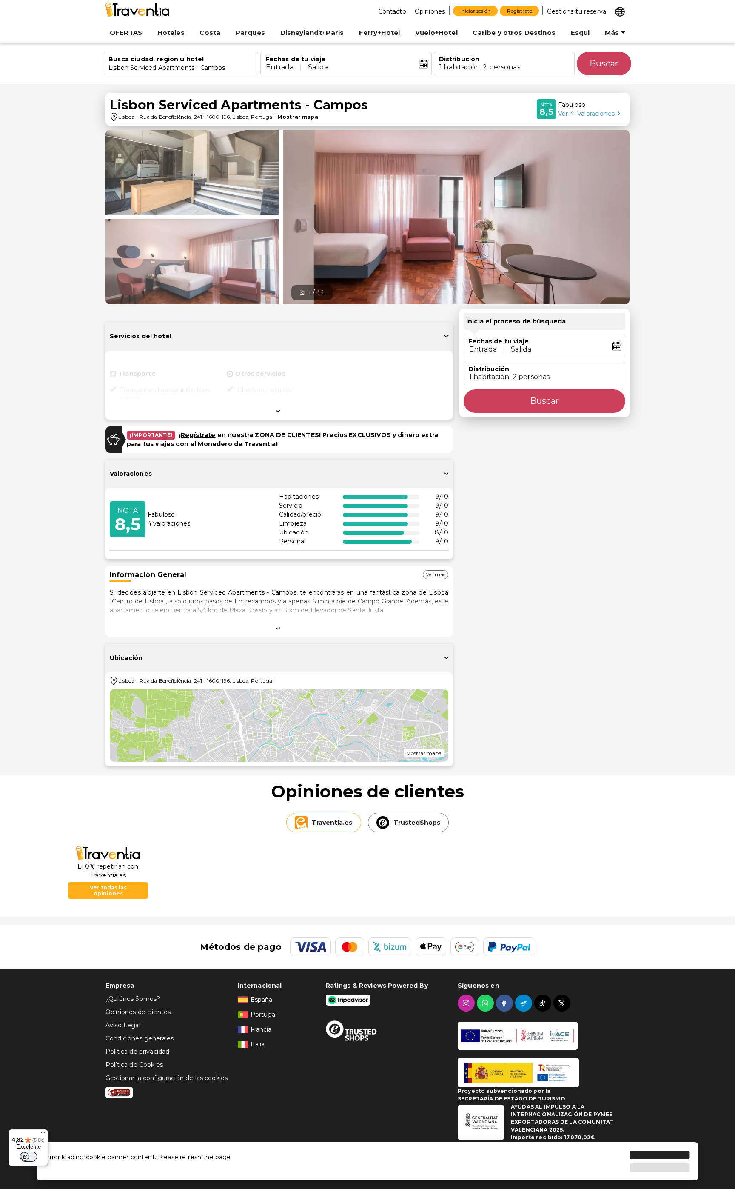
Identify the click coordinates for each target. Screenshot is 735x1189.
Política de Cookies (134, 1065)
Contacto (392, 11)
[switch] (28, 1157)
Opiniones (430, 11)
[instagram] (467, 1003)
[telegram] (524, 1003)
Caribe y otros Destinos (514, 33)
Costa (209, 33)
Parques (250, 33)
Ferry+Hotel (379, 33)
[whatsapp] (486, 1003)
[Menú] (43, 1134)
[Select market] (620, 11)
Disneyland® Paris (312, 33)
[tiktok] (543, 1003)
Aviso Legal (122, 1025)
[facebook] (505, 1003)
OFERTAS (126, 33)
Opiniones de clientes (138, 1012)
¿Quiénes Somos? (132, 999)
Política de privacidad (137, 1051)
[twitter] (563, 1003)
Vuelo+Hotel (436, 33)
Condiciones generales (139, 1038)
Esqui (580, 33)
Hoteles (171, 33)
